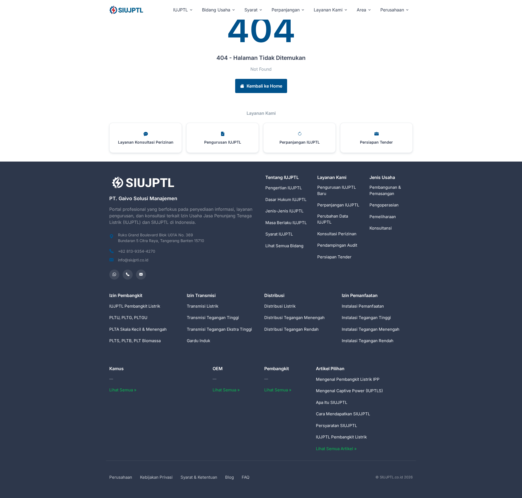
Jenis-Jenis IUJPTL (284, 211)
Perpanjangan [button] (286, 10)
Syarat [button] (250, 10)
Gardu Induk (198, 340)
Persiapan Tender (334, 256)
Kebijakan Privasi (156, 477)
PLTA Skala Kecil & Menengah (138, 329)
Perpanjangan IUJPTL (338, 205)
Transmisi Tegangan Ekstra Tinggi (219, 329)
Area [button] (361, 10)
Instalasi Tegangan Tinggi (366, 317)
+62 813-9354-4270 (136, 251)
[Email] (141, 275)
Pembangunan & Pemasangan (385, 190)
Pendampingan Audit (337, 245)
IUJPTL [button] (180, 10)
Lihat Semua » (122, 389)
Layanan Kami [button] (328, 10)
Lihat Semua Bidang (284, 245)
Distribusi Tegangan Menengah (294, 317)
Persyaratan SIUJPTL (336, 425)
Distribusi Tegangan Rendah (291, 329)
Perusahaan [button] (392, 10)
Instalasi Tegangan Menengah (370, 329)
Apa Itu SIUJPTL (331, 402)
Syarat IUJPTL (279, 234)
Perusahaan (120, 477)
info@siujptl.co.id (133, 260)
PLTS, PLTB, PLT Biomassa (135, 340)
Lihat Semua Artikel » (336, 448)
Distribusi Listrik (280, 306)
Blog (229, 477)
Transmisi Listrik (202, 306)
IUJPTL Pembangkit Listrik (134, 306)
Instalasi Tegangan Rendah (367, 340)
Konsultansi (380, 228)
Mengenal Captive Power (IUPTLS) (349, 390)
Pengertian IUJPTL (283, 187)
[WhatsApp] (114, 275)
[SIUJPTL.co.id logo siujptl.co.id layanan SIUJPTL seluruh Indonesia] (126, 9)
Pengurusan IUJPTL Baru (336, 190)
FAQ (245, 477)
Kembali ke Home (264, 86)
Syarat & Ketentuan (199, 477)
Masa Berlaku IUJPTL (286, 222)
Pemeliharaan (382, 216)
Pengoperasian (384, 205)
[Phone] (128, 275)
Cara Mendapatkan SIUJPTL (343, 413)
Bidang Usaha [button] (216, 10)
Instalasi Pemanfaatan (363, 306)
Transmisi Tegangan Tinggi (213, 317)
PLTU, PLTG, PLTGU (128, 317)
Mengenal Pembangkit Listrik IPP (348, 379)
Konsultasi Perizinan (336, 233)
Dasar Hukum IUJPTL (285, 199)
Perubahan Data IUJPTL (332, 219)
